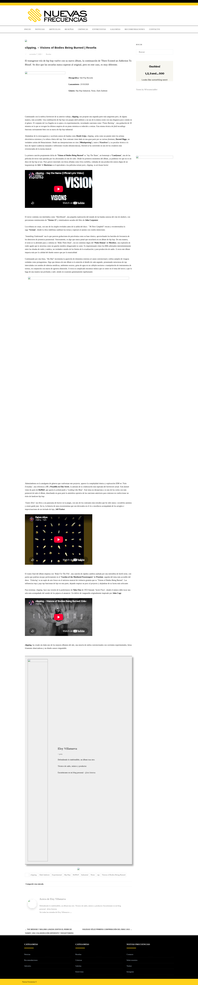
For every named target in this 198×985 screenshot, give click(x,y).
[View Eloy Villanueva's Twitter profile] (53, 757)
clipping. (33, 875)
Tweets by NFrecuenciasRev (146, 90)
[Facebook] (102, 884)
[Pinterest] (113, 884)
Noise (93, 875)
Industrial (84, 875)
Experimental (57, 875)
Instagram (130, 972)
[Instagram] (169, 981)
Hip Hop (67, 875)
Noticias (40, 29)
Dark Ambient (44, 875)
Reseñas (69, 29)
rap (98, 875)
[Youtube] (173, 981)
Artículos (54, 29)
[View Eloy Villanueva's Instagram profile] (53, 763)
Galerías (115, 29)
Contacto (154, 29)
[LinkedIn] (118, 884)
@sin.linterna (90, 773)
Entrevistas (99, 29)
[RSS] (124, 884)
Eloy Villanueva (67, 748)
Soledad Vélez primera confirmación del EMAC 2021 (107, 929)
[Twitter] (107, 884)
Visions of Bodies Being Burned (113, 875)
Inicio (27, 29)
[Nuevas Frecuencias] (57, 21)
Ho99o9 (76, 875)
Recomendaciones (135, 29)
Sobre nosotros (132, 960)
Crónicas (83, 29)
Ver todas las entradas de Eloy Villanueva (55, 912)
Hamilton (104, 142)
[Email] (129, 884)
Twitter (129, 966)
